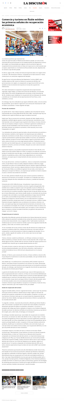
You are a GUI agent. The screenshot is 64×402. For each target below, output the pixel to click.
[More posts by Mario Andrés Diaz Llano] (3, 28)
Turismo (17, 370)
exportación (12, 370)
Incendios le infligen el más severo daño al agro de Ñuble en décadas (39, 388)
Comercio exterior (5, 370)
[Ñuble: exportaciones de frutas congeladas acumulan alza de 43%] (9, 376)
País (30, 7)
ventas (21, 370)
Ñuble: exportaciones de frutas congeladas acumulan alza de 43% (9, 387)
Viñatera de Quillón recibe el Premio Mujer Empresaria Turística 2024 (23, 387)
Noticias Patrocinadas (55, 7)
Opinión (5, 7)
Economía (35, 7)
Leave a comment (24, 393)
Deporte (40, 7)
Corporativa (46, 7)
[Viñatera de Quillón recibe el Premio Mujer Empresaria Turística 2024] (24, 376)
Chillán (10, 7)
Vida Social (32, 11)
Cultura (25, 7)
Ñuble (15, 7)
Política (20, 7)
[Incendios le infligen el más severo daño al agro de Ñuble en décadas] (40, 376)
